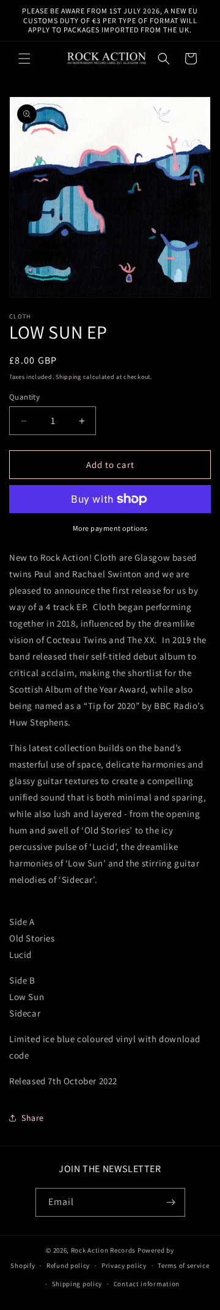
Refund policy (68, 1265)
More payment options (110, 528)
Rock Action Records (103, 1250)
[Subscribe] (171, 1202)
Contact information (147, 1283)
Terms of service (183, 1265)
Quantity (24, 397)
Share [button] (32, 1117)
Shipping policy (77, 1283)
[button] (24, 58)
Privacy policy (124, 1265)
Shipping (68, 377)
